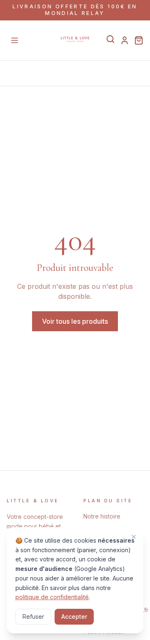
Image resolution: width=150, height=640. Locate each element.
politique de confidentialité (52, 596)
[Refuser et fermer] (134, 537)
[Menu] (14, 40)
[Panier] (138, 40)
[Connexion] (124, 40)
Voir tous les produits (75, 321)
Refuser (33, 616)
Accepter (74, 616)
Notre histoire (101, 516)
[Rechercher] (110, 39)
